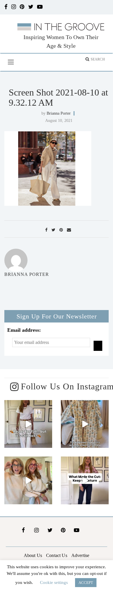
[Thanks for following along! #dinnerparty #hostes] (85, 424)
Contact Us (56, 555)
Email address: (24, 330)
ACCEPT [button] (86, 582)
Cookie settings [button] (54, 582)
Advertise (80, 555)
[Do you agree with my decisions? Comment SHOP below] (85, 480)
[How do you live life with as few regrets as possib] (28, 480)
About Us (33, 555)
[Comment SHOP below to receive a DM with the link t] (28, 424)
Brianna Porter (59, 113)
